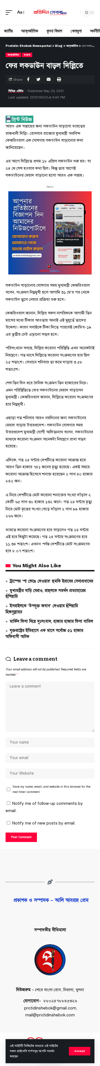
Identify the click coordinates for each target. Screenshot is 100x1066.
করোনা (27, 54)
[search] (75, 12)
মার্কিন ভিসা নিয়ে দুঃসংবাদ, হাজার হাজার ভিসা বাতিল (51, 621)
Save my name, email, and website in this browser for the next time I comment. (51, 789)
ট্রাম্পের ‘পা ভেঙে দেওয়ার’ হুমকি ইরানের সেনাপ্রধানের (51, 581)
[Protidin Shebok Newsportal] (50, 12)
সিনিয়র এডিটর (15, 91)
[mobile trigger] (10, 12)
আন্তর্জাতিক (13, 54)
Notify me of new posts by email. (44, 823)
